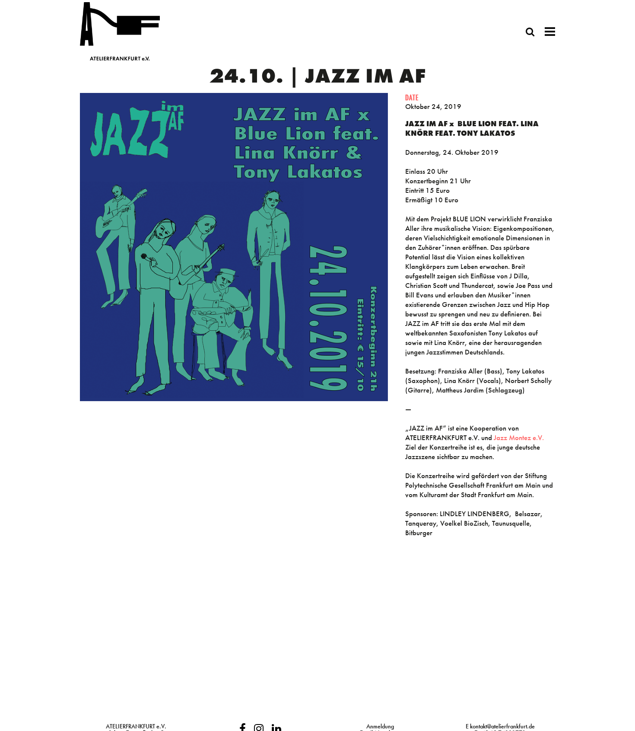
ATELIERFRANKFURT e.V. (136, 726)
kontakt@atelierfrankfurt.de (502, 726)
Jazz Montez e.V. (519, 437)
